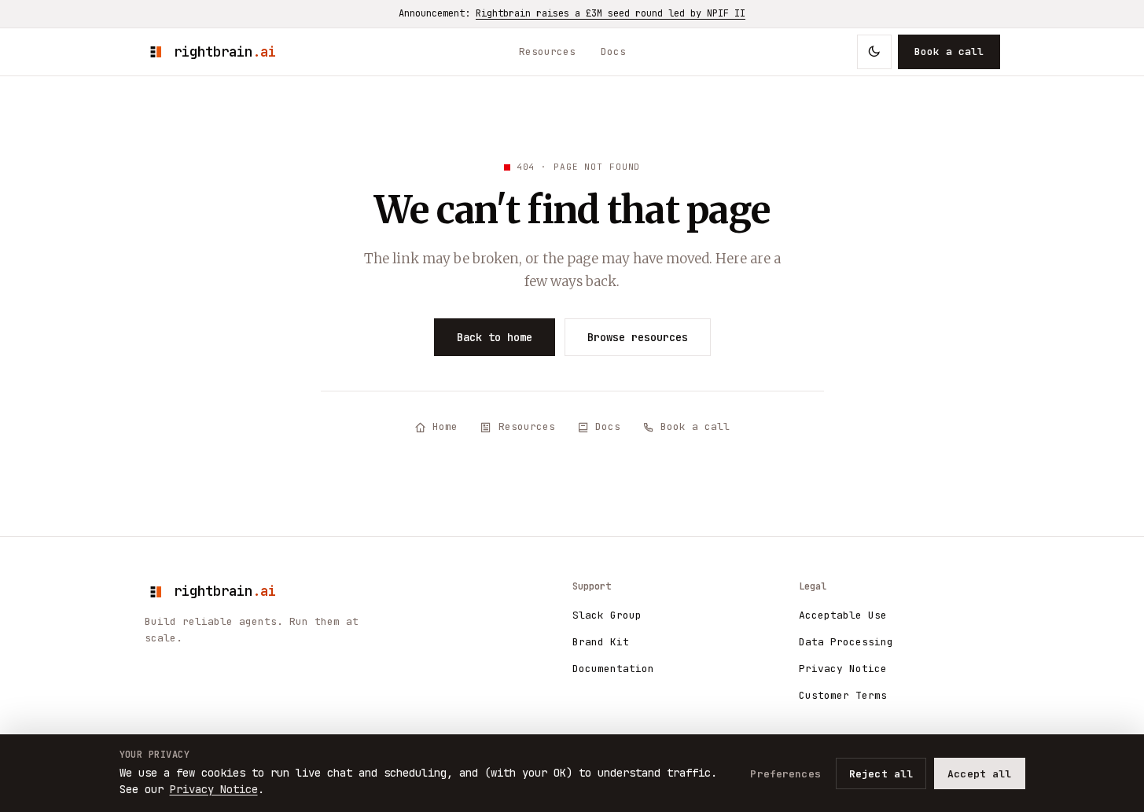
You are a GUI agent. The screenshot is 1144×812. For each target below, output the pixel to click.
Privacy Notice (843, 668)
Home (445, 426)
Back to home (494, 337)
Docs (613, 51)
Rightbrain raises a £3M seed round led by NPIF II (610, 13)
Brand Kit (600, 641)
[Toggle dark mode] (874, 52)
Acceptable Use (843, 615)
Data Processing (846, 641)
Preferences (785, 774)
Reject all (881, 774)
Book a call (949, 51)
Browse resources (637, 337)
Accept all (979, 774)
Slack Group (607, 615)
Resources (547, 51)
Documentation (613, 668)
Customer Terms (843, 695)
